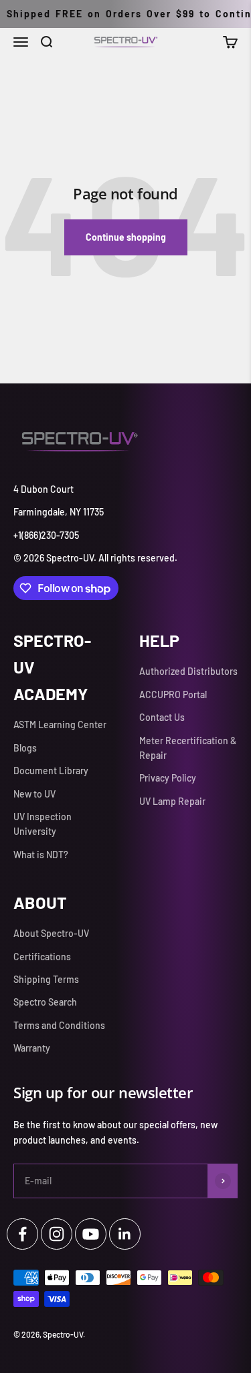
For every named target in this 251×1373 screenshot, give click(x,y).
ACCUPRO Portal (173, 694)
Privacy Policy (167, 778)
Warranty (31, 1048)
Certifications (42, 956)
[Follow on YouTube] (91, 1234)
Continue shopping (126, 237)
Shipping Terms (46, 979)
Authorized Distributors (188, 671)
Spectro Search (45, 1002)
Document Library (50, 770)
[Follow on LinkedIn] (125, 1234)
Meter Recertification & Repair (187, 748)
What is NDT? (40, 854)
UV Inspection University (42, 824)
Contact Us (162, 717)
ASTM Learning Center (59, 724)
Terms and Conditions (59, 1025)
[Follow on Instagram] (57, 1234)
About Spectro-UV (51, 933)
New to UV (34, 794)
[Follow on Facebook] (22, 1234)
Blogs (25, 748)
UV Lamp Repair (172, 801)
